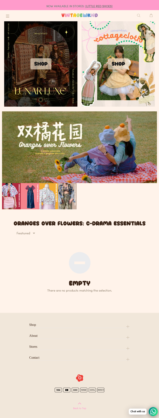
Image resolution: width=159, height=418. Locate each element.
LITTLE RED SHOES (99, 6)
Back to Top (79, 408)
